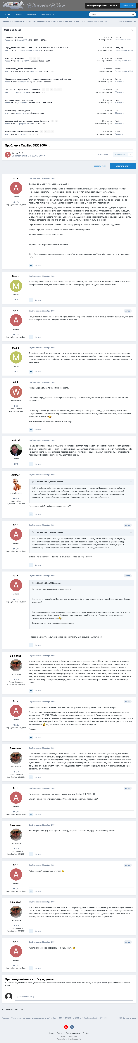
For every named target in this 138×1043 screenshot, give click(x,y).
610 (17, 679)
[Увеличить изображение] (49, 416)
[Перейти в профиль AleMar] (16, 484)
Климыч (14, 103)
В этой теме (121, 14)
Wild (15, 382)
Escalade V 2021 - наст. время (40, 103)
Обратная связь (47, 14)
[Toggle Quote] (33, 482)
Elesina (117, 100)
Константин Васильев (20, 71)
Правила (18, 14)
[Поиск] (133, 14)
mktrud (15, 440)
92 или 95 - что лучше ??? (16, 58)
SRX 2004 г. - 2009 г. (48, 71)
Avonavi (14, 82)
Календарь (31, 14)
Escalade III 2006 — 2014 (40, 61)
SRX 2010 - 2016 (38, 124)
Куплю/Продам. (46, 50)
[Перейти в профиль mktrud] (16, 450)
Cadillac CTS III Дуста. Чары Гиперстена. (23, 90)
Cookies (86, 1033)
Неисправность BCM (14, 37)
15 (17, 464)
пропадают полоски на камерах (19, 100)
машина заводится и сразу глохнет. (21, 69)
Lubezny (118, 37)
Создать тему (100, 166)
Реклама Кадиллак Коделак (17, 110)
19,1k (17, 498)
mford (117, 132)
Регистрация (128, 5)
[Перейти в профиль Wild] (16, 392)
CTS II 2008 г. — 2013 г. (37, 40)
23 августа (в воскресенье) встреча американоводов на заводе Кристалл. (38, 79)
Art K (21, 153)
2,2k (17, 202)
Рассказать (104, 155)
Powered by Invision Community (69, 1039)
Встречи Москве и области (39, 82)
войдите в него (100, 983)
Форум (7, 14)
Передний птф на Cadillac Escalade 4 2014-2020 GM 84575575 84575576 (36, 48)
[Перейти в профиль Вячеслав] (16, 665)
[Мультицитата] (31, 265)
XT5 (35, 134)
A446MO (14, 61)
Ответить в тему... (27, 996)
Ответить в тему (123, 166)
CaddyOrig (15, 50)
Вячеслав (15, 655)
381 (17, 406)
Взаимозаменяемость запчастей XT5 (22, 131)
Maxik (15, 276)
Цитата (38, 265)
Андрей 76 (15, 134)
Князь (13, 124)
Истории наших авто (37, 92)
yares (13, 113)
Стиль (60, 1033)
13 (59, 90)
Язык (51, 1033)
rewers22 (118, 58)
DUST (13, 92)
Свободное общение (35, 113)
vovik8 (13, 40)
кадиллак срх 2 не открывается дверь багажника (27, 121)
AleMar (15, 475)
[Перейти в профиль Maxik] (16, 286)
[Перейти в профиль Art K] (8, 155)
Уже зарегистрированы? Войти (101, 5)
